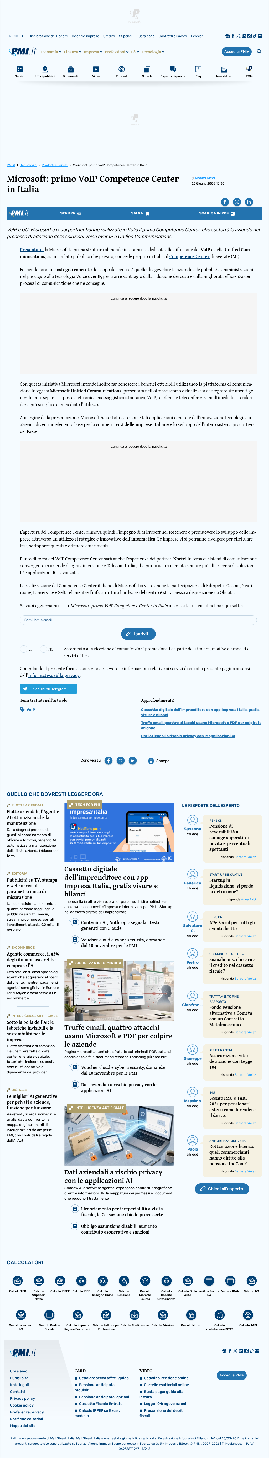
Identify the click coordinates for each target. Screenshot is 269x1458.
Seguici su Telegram (50, 689)
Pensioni (197, 36)
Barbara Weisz (245, 857)
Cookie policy (22, 1405)
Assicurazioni (220, 1050)
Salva (137, 213)
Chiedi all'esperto (225, 1188)
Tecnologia (151, 51)
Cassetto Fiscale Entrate (100, 1404)
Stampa (68, 213)
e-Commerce (23, 948)
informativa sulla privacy (54, 675)
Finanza (71, 51)
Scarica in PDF (214, 213)
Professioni (115, 51)
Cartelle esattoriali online (166, 1385)
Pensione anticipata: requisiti (95, 1387)
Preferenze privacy (27, 1412)
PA (133, 51)
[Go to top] (229, 1441)
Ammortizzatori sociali (228, 1141)
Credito (109, 36)
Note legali (19, 1385)
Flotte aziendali (27, 805)
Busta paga (145, 36)
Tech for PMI (87, 805)
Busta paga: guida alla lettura (161, 1394)
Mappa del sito (22, 1426)
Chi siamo (18, 1371)
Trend (12, 36)
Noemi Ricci (205, 178)
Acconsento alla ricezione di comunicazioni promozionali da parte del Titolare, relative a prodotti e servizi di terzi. (156, 652)
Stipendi (125, 36)
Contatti (17, 1391)
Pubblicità (19, 1378)
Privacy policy (22, 1398)
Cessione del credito (226, 954)
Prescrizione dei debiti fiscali (161, 1413)
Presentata (32, 249)
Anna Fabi (248, 899)
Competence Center (189, 256)
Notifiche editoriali (26, 1419)
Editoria (19, 873)
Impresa (91, 51)
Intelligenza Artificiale (99, 1108)
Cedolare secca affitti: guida (104, 1378)
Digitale (19, 1090)
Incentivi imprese (85, 36)
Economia (49, 51)
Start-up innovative (225, 875)
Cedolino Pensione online (166, 1378)
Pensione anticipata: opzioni (104, 1397)
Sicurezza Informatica (98, 963)
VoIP (31, 709)
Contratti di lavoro (173, 36)
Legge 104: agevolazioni (165, 1404)
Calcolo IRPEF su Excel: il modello (99, 1413)
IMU (212, 1092)
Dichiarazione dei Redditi (48, 36)
